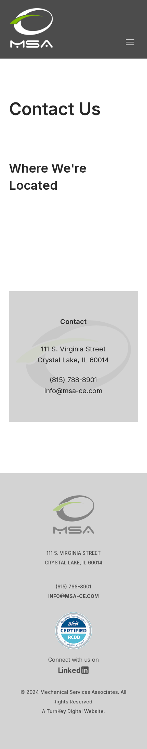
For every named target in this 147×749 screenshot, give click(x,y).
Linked (69, 670)
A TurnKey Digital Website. (73, 711)
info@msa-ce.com (73, 391)
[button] (130, 42)
